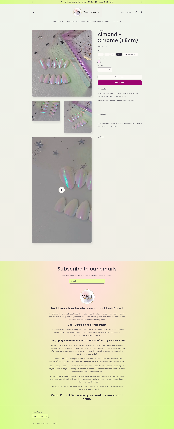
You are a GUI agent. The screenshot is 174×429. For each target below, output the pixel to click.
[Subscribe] (103, 281)
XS (102, 54)
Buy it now (119, 83)
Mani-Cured (113, 308)
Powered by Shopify (51, 423)
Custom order (130, 54)
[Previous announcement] (32, 2)
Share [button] (102, 137)
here (133, 101)
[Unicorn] (99, 61)
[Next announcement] (141, 2)
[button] (34, 12)
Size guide (102, 114)
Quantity (100, 66)
